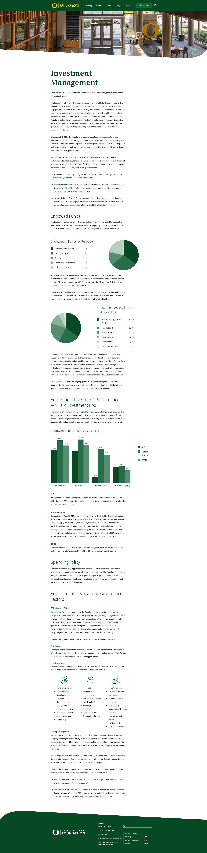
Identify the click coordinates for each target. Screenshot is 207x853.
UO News (128, 843)
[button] (89, 5)
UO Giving (128, 837)
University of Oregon (131, 833)
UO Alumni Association (132, 840)
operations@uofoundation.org (112, 838)
